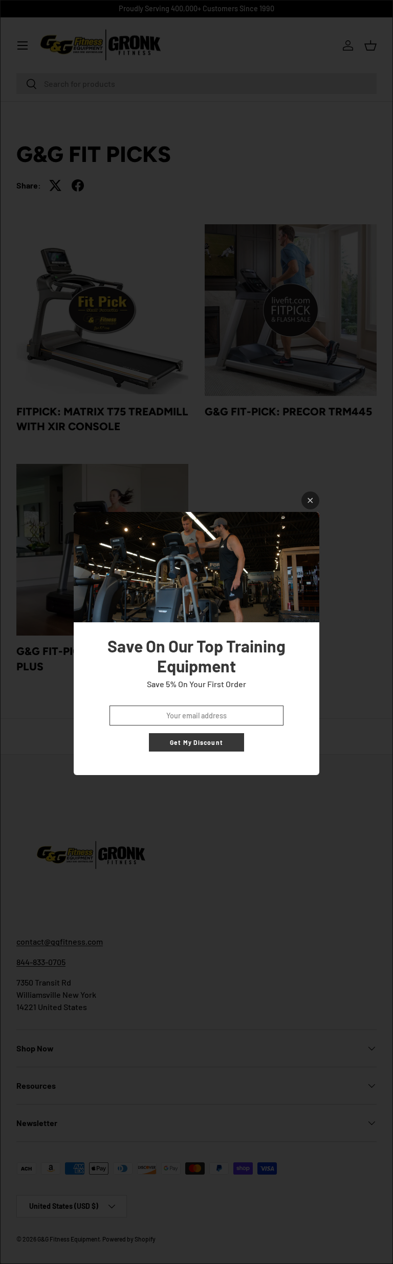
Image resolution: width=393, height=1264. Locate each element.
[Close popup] (310, 500)
